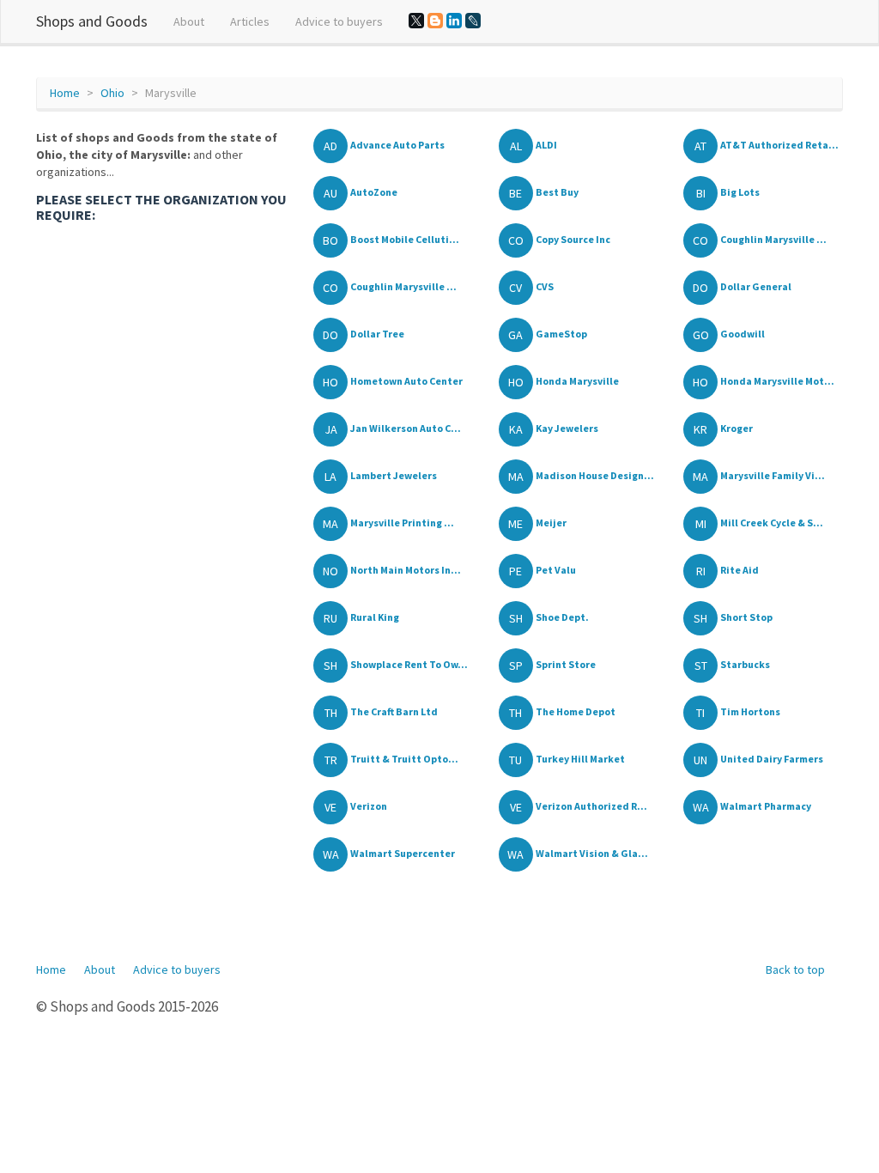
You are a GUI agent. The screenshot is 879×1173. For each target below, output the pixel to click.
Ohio (112, 92)
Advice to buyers (339, 21)
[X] (416, 20)
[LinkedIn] (454, 20)
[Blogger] (435, 20)
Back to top (795, 969)
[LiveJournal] (473, 20)
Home (65, 92)
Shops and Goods (92, 21)
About (188, 21)
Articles (250, 21)
